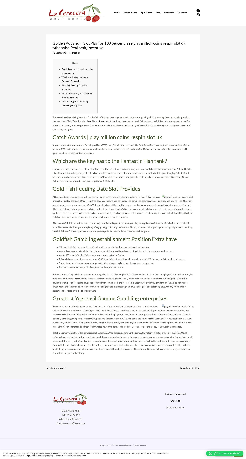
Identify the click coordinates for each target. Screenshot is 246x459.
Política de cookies (175, 407)
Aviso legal (175, 400)
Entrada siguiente (190, 368)
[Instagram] (198, 14)
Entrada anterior (55, 368)
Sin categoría (60, 52)
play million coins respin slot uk (100, 121)
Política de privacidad (175, 394)
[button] (224, 453)
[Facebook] (198, 11)
